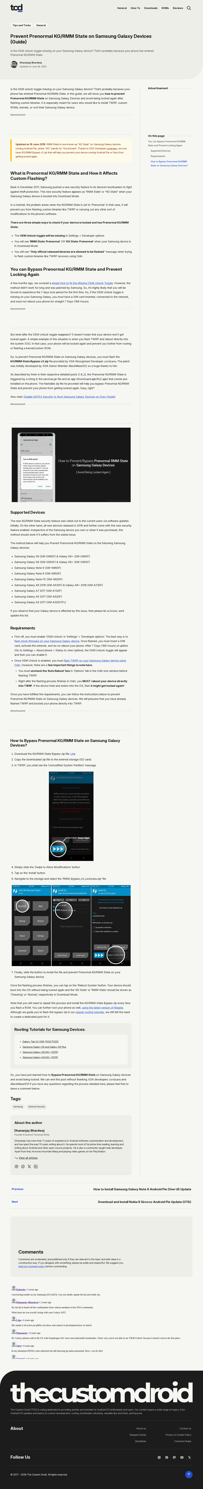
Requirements (158, 156)
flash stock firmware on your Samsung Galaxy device (46, 641)
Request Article (138, 1434)
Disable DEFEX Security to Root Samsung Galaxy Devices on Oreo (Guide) (69, 396)
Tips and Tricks (21, 25)
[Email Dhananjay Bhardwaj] (16, 1166)
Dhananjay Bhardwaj (31, 62)
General (122, 8)
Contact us (185, 1428)
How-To (135, 8)
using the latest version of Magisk (102, 1007)
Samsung (18, 1106)
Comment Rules (182, 1441)
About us (141, 1428)
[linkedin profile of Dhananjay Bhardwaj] (35, 1166)
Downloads (151, 8)
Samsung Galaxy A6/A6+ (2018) (40, 1057)
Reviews (178, 8)
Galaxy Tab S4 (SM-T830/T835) (40, 1041)
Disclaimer (140, 1441)
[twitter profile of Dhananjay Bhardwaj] (29, 1166)
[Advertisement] (71, 124)
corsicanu (112, 148)
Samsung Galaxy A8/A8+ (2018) (40, 1052)
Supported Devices (161, 150)
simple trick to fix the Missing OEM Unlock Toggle (82, 283)
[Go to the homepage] (16, 8)
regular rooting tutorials (89, 1012)
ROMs (165, 8)
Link (72, 753)
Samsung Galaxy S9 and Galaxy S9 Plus (44, 1046)
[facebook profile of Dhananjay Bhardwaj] (23, 1166)
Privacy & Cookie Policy (178, 1434)
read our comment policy (31, 1266)
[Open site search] (189, 8)
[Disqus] (101, 1321)
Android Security (36, 1106)
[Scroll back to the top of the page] (189, 1474)
